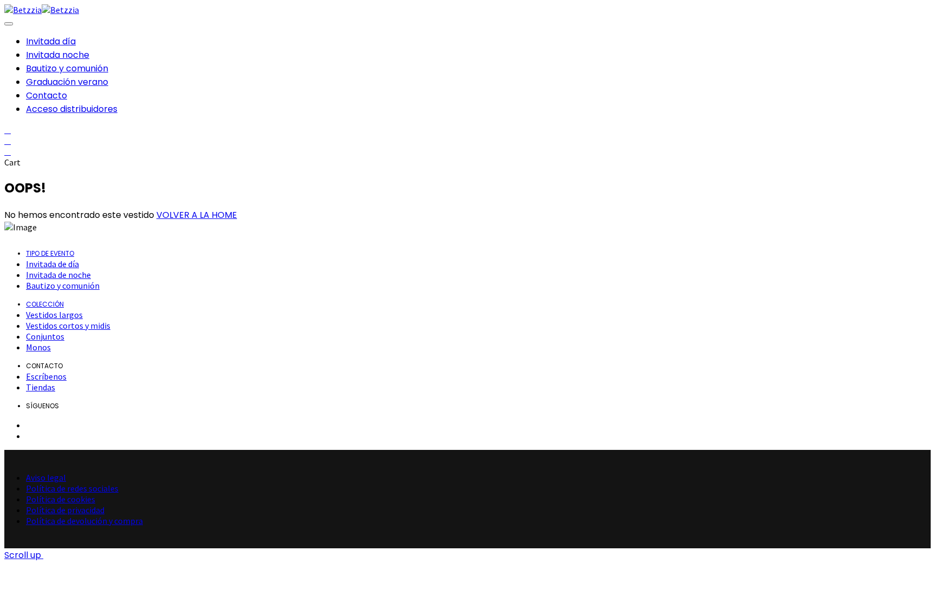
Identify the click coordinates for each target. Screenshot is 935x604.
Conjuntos (45, 336)
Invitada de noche (58, 274)
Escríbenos (46, 376)
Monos (38, 347)
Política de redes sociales (72, 488)
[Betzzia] (23, 9)
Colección (45, 304)
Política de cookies (60, 499)
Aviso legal (46, 477)
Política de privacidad (65, 510)
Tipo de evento (50, 253)
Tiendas (40, 387)
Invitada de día (52, 263)
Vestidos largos (54, 314)
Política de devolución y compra (84, 520)
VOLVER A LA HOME (196, 215)
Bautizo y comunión (63, 285)
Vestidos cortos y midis (68, 325)
